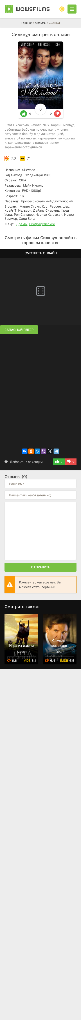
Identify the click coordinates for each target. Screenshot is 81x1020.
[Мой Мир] (37, 451)
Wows (33, 9)
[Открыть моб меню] (72, 9)
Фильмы (40, 22)
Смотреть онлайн (41, 253)
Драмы (21, 224)
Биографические (42, 224)
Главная (26, 22)
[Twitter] (50, 451)
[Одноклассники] (31, 451)
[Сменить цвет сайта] (61, 9)
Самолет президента (60, 643)
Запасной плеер (19, 330)
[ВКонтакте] (24, 451)
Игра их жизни (21, 645)
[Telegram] (56, 451)
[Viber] (43, 451)
